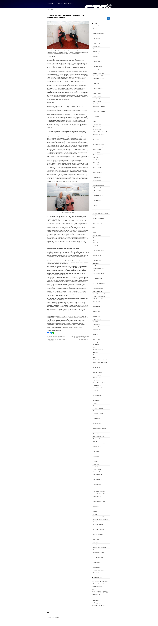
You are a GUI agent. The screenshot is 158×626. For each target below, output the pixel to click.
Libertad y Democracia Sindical (99, 293)
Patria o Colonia (96, 380)
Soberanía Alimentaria (97, 474)
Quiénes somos (54, 9)
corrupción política (97, 98)
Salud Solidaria (96, 464)
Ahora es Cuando (96, 38)
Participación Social (97, 377)
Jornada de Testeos (97, 255)
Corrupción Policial (97, 96)
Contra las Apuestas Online (98, 78)
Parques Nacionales (97, 375)
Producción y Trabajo (97, 410)
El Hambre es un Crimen (98, 187)
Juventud (95, 265)
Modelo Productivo (97, 324)
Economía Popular (97, 177)
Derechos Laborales (97, 152)
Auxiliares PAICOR (97, 43)
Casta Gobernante (97, 48)
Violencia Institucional (97, 565)
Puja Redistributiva (97, 423)
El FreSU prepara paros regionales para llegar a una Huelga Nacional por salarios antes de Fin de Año (100, 593)
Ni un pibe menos (96, 339)
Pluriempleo (95, 390)
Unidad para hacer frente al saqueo (100, 554)
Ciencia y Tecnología (97, 59)
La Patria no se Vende (97, 278)
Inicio (48, 9)
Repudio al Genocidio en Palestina (100, 443)
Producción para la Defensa (98, 405)
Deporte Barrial (96, 139)
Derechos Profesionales (98, 154)
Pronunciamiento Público (98, 413)
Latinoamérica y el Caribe (98, 288)
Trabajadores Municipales (98, 526)
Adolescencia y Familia (97, 36)
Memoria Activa (96, 311)
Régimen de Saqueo (97, 433)
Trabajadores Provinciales (98, 529)
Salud (94, 454)
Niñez (94, 347)
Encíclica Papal (96, 203)
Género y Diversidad (97, 235)
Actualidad (95, 31)
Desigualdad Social (97, 159)
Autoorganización (96, 41)
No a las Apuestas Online (98, 354)
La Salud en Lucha (96, 281)
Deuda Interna (96, 162)
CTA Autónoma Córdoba (56, 19)
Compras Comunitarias (97, 61)
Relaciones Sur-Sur (97, 438)
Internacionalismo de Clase (98, 250)
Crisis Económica (96, 114)
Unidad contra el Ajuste (98, 549)
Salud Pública (96, 461)
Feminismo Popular (97, 215)
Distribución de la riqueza (98, 172)
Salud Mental (95, 459)
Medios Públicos (96, 309)
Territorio (95, 514)
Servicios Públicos (97, 469)
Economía (95, 175)
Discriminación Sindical (97, 167)
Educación (95, 182)
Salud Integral (96, 456)
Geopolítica (95, 237)
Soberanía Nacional (97, 482)
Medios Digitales (96, 306)
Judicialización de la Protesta (99, 258)
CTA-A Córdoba (99, 603)
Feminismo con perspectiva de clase (100, 213)
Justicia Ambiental (97, 260)
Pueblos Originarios (97, 421)
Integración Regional (97, 247)
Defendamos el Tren (97, 126)
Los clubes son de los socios (99, 296)
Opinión (61, 9)
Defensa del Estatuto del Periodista (100, 131)
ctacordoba (99, 602)
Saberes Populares (97, 449)
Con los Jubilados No (97, 66)
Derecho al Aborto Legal (98, 147)
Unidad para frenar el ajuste (98, 552)
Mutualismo (95, 334)
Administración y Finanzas (98, 33)
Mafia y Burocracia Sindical (98, 298)
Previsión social (96, 400)
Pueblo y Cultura (96, 418)
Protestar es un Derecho (98, 415)
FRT (110, 623)
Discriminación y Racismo (98, 170)
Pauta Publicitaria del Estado (99, 382)
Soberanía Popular (97, 484)
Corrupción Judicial (97, 93)
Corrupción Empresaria (98, 88)
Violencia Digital (96, 562)
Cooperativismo (96, 86)
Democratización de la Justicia (99, 136)
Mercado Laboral (96, 316)
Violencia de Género (97, 560)
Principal (95, 403)
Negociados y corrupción (98, 337)
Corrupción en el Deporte (98, 91)
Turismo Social (96, 544)
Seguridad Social (96, 466)
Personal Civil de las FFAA (98, 387)
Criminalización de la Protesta (99, 111)
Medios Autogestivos (97, 303)
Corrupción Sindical (97, 101)
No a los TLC (95, 357)
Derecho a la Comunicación (98, 144)
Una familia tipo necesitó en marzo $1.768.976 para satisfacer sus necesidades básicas (79, 338)
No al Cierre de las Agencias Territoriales (101, 359)
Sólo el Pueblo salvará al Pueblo (99, 504)
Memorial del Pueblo (97, 314)
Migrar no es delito (97, 319)
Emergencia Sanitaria (97, 198)
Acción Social (95, 28)
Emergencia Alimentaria (98, 195)
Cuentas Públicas (96, 119)
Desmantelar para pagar (97, 586)
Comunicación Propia (97, 64)
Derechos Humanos (97, 149)
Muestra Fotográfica (97, 331)
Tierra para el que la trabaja (98, 516)
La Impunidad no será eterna (99, 275)
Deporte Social (96, 142)
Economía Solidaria (97, 180)
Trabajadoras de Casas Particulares (100, 519)
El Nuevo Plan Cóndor (97, 190)
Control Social (96, 80)
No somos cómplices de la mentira (100, 362)
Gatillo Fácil (95, 230)
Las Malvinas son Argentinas (99, 283)
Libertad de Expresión (97, 291)
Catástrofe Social (96, 51)
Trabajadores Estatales (98, 524)
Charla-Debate (96, 56)
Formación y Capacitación (98, 218)
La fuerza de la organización (98, 273)
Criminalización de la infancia (99, 106)
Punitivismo (95, 426)
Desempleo (95, 157)
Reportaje (95, 441)
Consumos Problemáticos (98, 73)
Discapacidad (96, 164)
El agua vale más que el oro (98, 185)
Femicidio (95, 210)
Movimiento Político (97, 329)
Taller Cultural (96, 506)
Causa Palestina (96, 53)
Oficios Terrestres (96, 367)
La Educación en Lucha (98, 270)
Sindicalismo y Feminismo (98, 471)
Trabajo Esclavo (96, 542)
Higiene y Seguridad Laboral (99, 242)
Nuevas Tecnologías (97, 365)
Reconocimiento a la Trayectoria (99, 428)
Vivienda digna (96, 572)
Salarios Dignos (96, 451)
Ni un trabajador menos (98, 342)
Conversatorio (96, 83)
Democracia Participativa (98, 134)
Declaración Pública (97, 124)
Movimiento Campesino (98, 326)
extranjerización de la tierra (98, 208)
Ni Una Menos (96, 344)
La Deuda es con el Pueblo (98, 268)
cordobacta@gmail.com (99, 605)
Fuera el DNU (96, 220)
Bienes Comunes (96, 46)
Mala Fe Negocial (96, 301)
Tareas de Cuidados (97, 509)
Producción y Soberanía (98, 408)
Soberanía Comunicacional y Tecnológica (101, 477)
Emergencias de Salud (97, 200)
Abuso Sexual (96, 25)
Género (94, 232)
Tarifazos (95, 511)
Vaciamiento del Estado (98, 557)
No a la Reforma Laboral (98, 349)
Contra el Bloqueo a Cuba (98, 75)
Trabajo (94, 532)
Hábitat (94, 240)
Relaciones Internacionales (98, 436)
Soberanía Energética (97, 479)
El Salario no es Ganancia (98, 192)
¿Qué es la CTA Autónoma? (53, 617)
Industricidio (95, 245)
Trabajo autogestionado (98, 534)
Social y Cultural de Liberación (99, 491)
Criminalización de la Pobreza (99, 108)
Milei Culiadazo (96, 321)
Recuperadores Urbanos (98, 431)
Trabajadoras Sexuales (97, 521)
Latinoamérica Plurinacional (98, 286)
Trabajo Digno (96, 539)
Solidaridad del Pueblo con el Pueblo (100, 498)
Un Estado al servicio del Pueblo (99, 547)
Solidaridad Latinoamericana (99, 501)
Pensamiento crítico (97, 385)
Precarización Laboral (97, 395)
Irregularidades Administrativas (99, 253)
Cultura (94, 121)
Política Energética (97, 393)
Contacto (50, 615)
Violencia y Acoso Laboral (98, 570)
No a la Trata (95, 352)
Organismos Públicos (97, 372)
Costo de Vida (96, 103)
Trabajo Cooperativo (97, 537)
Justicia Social (96, 263)
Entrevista (95, 205)
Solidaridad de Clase (97, 496)
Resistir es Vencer (97, 446)
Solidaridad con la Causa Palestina (100, 493)
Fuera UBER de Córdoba (98, 223)
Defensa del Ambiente (97, 129)
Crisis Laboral (96, 116)
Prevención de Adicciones (98, 398)
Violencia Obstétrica (97, 567)
